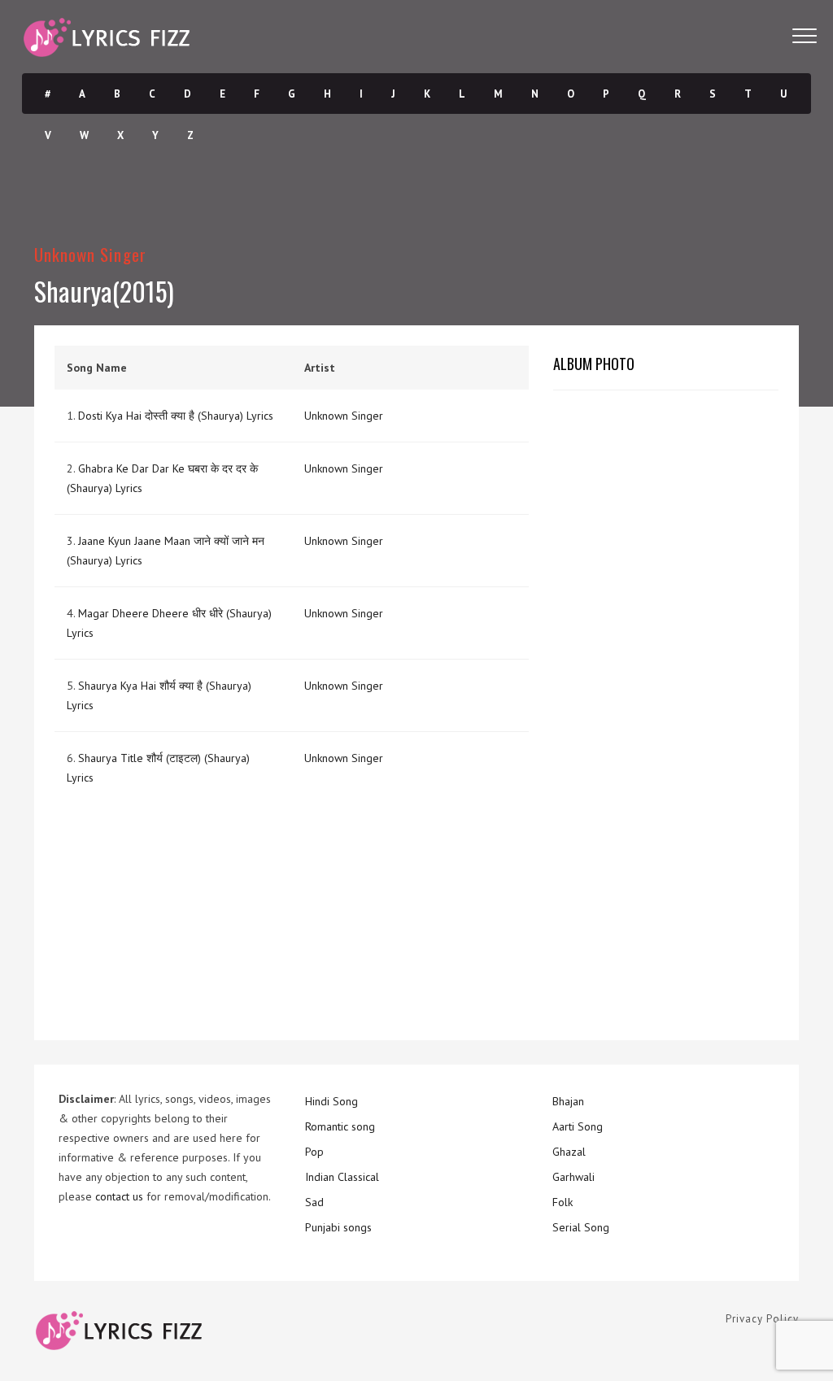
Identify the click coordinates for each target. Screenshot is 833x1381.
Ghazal (569, 1151)
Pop (314, 1151)
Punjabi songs (338, 1227)
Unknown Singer (90, 254)
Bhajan (568, 1101)
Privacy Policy (762, 1319)
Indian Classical (342, 1177)
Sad (314, 1202)
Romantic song (340, 1126)
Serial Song (580, 1227)
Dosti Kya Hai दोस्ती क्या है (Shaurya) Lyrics (175, 415)
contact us (119, 1196)
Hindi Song (331, 1101)
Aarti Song (577, 1126)
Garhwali (573, 1177)
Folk (562, 1202)
